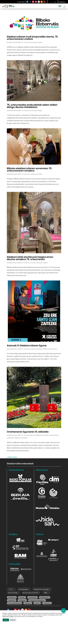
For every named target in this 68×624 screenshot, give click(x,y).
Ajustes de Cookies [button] (8, 616)
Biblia (45, 593)
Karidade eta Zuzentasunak (50, 435)
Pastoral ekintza (52, 349)
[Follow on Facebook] (27, 2)
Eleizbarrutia (11, 597)
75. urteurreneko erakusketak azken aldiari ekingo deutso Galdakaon (32, 106)
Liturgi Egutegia (23, 589)
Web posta (28, 603)
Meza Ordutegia (12, 593)
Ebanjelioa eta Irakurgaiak (41, 589)
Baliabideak (11, 600)
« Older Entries (12, 457)
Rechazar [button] (12, 620)
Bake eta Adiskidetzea (36, 435)
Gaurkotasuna (32, 597)
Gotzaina (32, 262)
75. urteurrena (26, 42)
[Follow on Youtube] (36, 2)
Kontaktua (62, 2)
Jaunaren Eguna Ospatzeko (30, 593)
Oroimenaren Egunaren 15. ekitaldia (28, 431)
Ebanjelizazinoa (45, 597)
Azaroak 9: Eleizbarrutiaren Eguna (26, 345)
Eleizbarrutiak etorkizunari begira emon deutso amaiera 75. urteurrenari (30, 258)
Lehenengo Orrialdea (36, 42)
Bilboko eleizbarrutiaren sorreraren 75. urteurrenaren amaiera (29, 169)
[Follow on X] (30, 2)
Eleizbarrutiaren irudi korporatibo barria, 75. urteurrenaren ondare (32, 38)
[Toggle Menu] (59, 6)
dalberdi (10, 42)
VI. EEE (10, 589)
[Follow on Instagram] (33, 2)
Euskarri (37, 603)
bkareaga (10, 349)
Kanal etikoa (47, 603)
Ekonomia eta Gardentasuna (37, 600)
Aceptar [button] (6, 620)
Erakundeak (22, 600)
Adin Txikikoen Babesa (14, 603)
